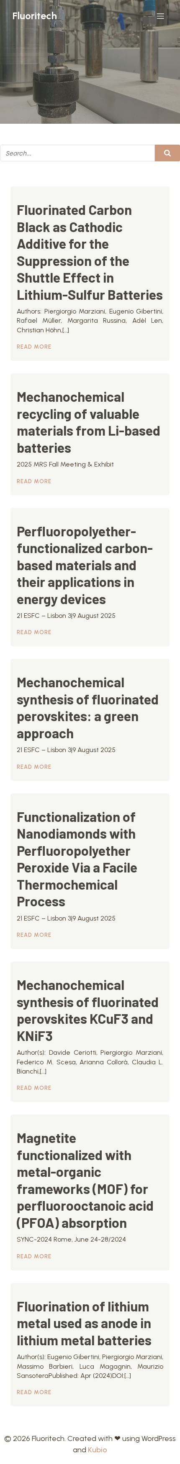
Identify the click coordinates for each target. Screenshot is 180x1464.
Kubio (97, 1449)
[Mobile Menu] (160, 16)
